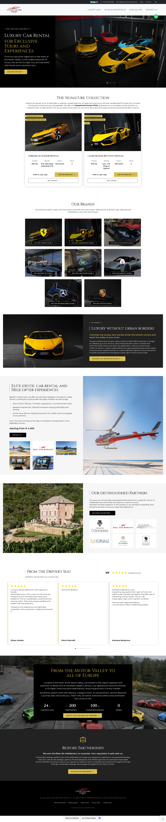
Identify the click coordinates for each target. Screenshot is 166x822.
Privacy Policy (96, 802)
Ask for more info (65, 174)
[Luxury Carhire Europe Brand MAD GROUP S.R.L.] (14, 9)
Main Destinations (60, 802)
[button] (158, 51)
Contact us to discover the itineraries (81, 715)
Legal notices (84, 802)
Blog (141, 2)
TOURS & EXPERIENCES (115, 10)
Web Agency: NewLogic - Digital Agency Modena (83, 807)
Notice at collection (72, 818)
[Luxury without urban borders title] (43, 341)
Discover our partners (101, 513)
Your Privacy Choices (89, 818)
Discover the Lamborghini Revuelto (106, 358)
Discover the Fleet (14, 72)
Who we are (135, 10)
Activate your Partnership (81, 771)
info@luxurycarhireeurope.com (128, 2)
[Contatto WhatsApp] (156, 16)
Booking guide (73, 802)
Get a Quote (52, 180)
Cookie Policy (107, 802)
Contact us (151, 10)
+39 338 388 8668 (108, 2)
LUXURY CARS (94, 10)
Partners (148, 2)
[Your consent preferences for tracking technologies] (163, 819)
